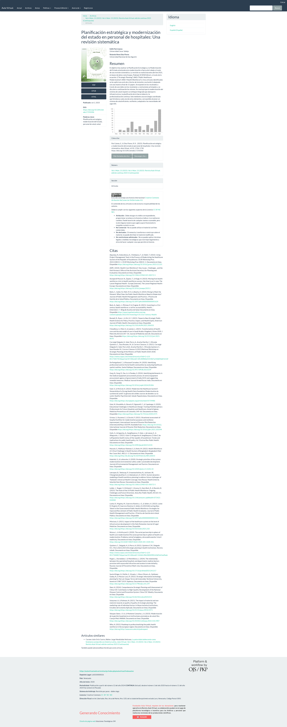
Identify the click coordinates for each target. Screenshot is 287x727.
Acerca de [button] (75, 8)
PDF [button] (93, 85)
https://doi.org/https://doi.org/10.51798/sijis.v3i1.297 (130, 584)
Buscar (277, 8)
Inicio (85, 16)
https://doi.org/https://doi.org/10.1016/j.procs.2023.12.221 (140, 264)
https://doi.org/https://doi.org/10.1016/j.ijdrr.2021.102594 (140, 429)
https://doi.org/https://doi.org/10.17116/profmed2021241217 (133, 571)
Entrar (282, 2)
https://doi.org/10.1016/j (151, 425)
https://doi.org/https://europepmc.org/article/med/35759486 (132, 401)
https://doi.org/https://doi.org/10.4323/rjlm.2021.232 (130, 529)
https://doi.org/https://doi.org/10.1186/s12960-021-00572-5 (133, 275)
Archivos (28, 8)
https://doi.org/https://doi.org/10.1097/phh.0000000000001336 (134, 518)
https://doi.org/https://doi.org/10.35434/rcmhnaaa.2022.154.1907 (134, 621)
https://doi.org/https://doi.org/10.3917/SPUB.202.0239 (130, 370)
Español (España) (176, 30)
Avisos (37, 8)
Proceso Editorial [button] (60, 8)
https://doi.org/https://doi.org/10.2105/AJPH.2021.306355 (132, 325)
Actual (19, 8)
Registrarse (88, 8)
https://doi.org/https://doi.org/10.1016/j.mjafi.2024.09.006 (132, 385)
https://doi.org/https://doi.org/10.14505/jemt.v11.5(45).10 (131, 469)
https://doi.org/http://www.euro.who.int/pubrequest (129, 629)
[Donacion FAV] (142, 717)
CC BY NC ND (106, 695)
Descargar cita (140, 156)
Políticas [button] (46, 8)
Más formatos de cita (121, 156)
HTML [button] (93, 97)
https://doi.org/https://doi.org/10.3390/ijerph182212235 (131, 445)
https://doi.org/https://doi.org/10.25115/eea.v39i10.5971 (131, 610)
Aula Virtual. (8, 8)
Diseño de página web (88, 721)
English (172, 25)
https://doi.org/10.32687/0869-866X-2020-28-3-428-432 (132, 542)
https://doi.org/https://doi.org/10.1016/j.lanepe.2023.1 (130, 288)
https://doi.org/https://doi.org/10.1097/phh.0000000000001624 (134, 301)
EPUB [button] (94, 91)
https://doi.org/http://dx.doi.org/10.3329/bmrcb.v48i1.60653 (132, 456)
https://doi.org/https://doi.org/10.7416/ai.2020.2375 (137, 414)
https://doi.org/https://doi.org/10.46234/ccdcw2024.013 (131, 597)
